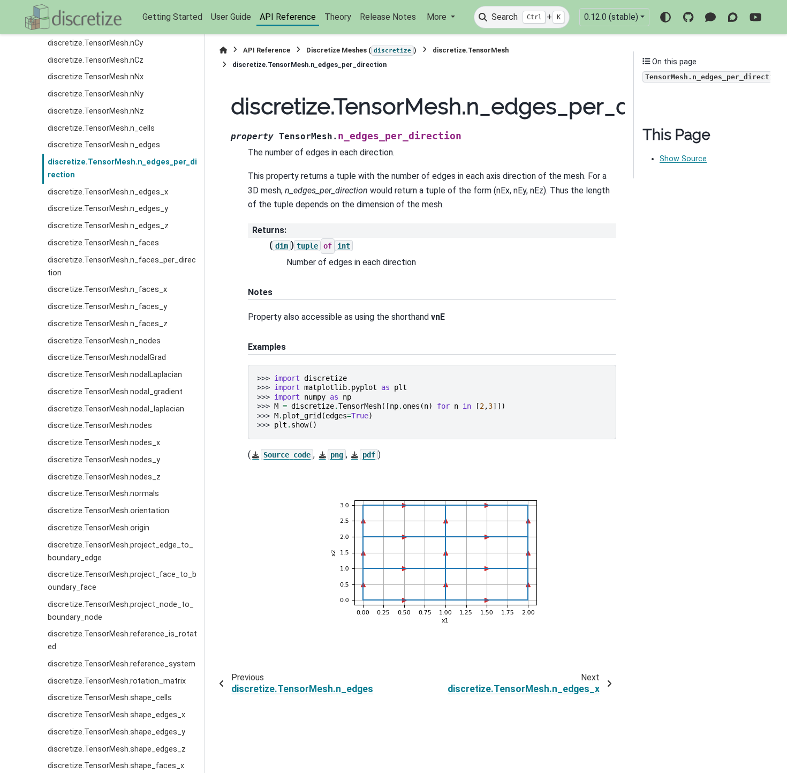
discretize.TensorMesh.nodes (100, 425)
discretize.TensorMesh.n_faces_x (107, 289)
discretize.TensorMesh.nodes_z (104, 476)
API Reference (288, 17)
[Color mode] (665, 17)
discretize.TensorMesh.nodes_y (104, 459)
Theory (337, 17)
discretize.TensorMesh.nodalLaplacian (115, 374)
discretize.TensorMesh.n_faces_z (108, 323)
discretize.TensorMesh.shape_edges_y (116, 732)
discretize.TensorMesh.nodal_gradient (115, 391)
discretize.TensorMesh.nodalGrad (107, 357)
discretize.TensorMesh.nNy (95, 94)
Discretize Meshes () (361, 50)
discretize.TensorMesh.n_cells (101, 127)
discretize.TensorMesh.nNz (96, 111)
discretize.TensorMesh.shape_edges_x (116, 714)
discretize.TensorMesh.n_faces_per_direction (122, 266)
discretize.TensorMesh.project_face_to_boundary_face (122, 581)
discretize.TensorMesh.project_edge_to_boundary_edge (120, 551)
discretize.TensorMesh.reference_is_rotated (122, 640)
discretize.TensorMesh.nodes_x (104, 442)
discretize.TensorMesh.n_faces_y (107, 306)
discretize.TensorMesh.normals (103, 493)
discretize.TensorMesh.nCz (95, 59)
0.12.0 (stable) (611, 17)
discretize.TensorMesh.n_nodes (104, 340)
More (438, 17)
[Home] (223, 50)
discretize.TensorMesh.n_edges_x (108, 191)
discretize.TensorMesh (471, 50)
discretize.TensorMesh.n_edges (104, 144)
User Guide (231, 17)
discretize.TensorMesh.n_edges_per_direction (122, 168)
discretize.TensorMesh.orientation (108, 510)
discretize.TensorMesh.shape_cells (110, 697)
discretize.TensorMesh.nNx (95, 76)
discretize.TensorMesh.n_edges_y (108, 208)
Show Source (683, 158)
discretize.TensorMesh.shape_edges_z (117, 748)
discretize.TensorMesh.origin (98, 527)
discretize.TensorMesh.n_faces (103, 242)
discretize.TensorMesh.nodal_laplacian (116, 408)
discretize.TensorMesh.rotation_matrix (117, 680)
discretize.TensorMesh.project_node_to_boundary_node (121, 611)
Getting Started (172, 17)
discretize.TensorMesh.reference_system (121, 664)
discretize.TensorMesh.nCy (95, 42)
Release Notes (388, 17)
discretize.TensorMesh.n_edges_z (108, 225)
